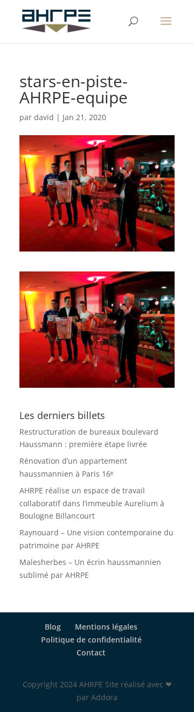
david (44, 117)
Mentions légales (106, 627)
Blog (53, 627)
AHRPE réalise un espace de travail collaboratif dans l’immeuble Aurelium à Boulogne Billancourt (91, 503)
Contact (91, 652)
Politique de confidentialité (91, 639)
